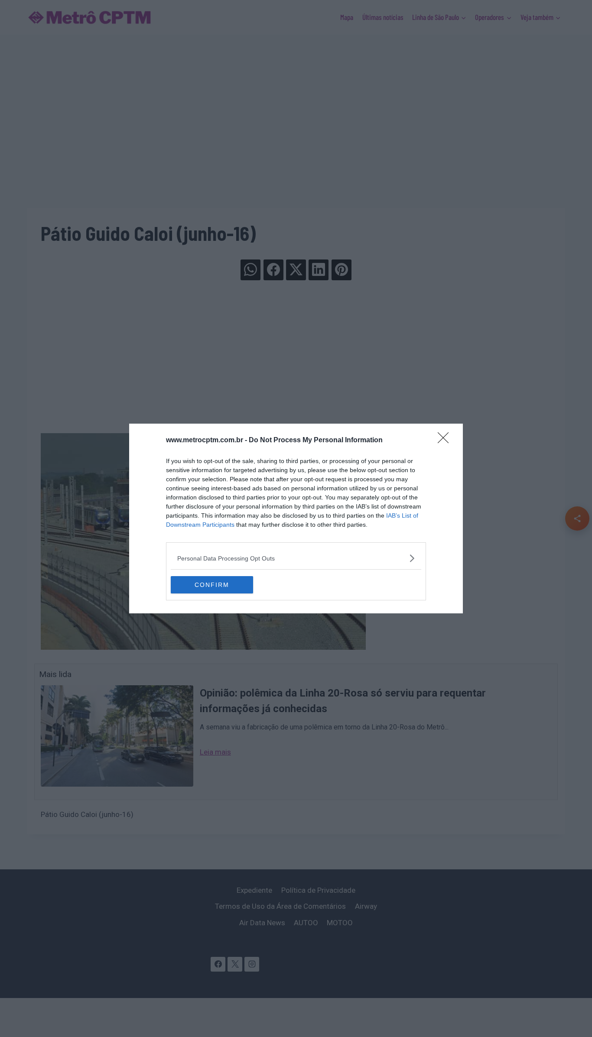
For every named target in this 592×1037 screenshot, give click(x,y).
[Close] (446, 440)
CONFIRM (212, 584)
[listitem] (296, 558)
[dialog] (296, 518)
